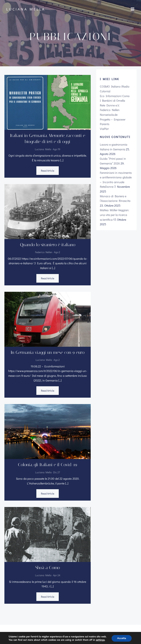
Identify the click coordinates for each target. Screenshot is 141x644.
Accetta (121, 638)
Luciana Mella (43, 149)
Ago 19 (56, 149)
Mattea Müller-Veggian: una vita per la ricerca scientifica (114, 214)
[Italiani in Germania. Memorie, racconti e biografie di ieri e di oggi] (47, 102)
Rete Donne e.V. (110, 105)
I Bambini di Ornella (112, 100)
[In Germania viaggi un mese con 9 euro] (47, 319)
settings (100, 640)
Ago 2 (57, 252)
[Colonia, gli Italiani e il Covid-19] (47, 431)
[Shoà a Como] (47, 534)
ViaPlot (104, 129)
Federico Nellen (43, 252)
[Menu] (132, 9)
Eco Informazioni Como (115, 96)
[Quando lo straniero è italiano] (47, 211)
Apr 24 (56, 575)
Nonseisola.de (109, 114)
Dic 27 (56, 472)
